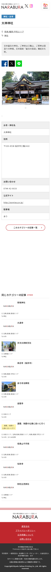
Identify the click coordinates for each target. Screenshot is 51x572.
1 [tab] (26, 108)
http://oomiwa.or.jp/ (13, 202)
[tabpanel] (25, 88)
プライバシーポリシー (25, 530)
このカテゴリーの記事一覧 (25, 227)
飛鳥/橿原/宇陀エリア (14, 31)
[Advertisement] (25, 263)
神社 (6, 35)
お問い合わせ (26, 539)
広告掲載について (25, 534)
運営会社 (25, 526)
